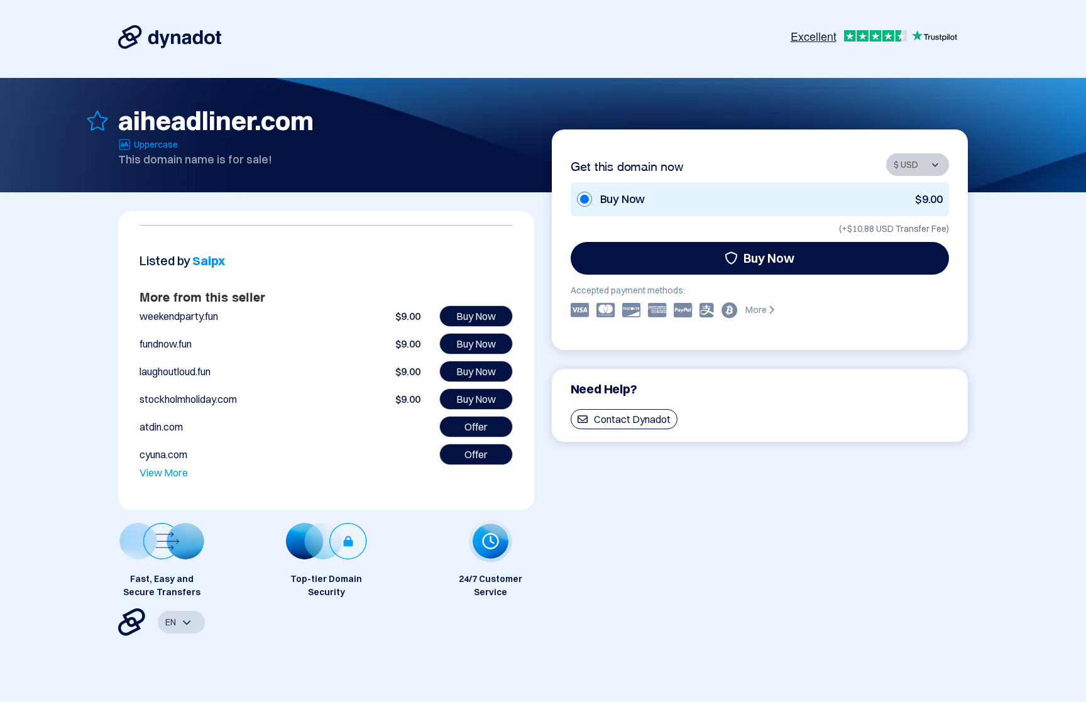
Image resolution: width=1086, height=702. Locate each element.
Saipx (208, 260)
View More (164, 472)
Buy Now (768, 258)
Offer (476, 427)
